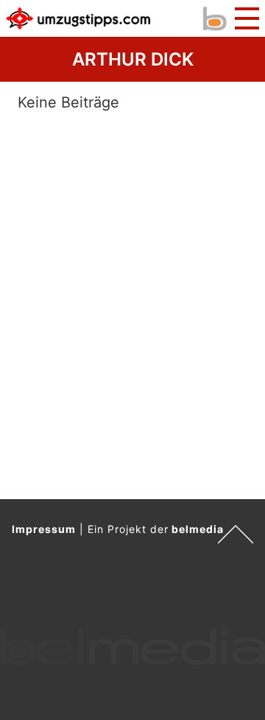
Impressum (44, 529)
